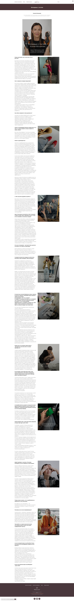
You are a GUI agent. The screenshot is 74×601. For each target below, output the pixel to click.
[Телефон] (39, 599)
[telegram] (35, 599)
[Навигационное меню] (72, 1)
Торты (42, 585)
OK (15, 599)
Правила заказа (46, 585)
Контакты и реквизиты (36, 585)
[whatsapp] (37, 599)
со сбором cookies (12, 599)
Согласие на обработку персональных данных (37, 593)
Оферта (37, 592)
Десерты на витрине (28, 585)
